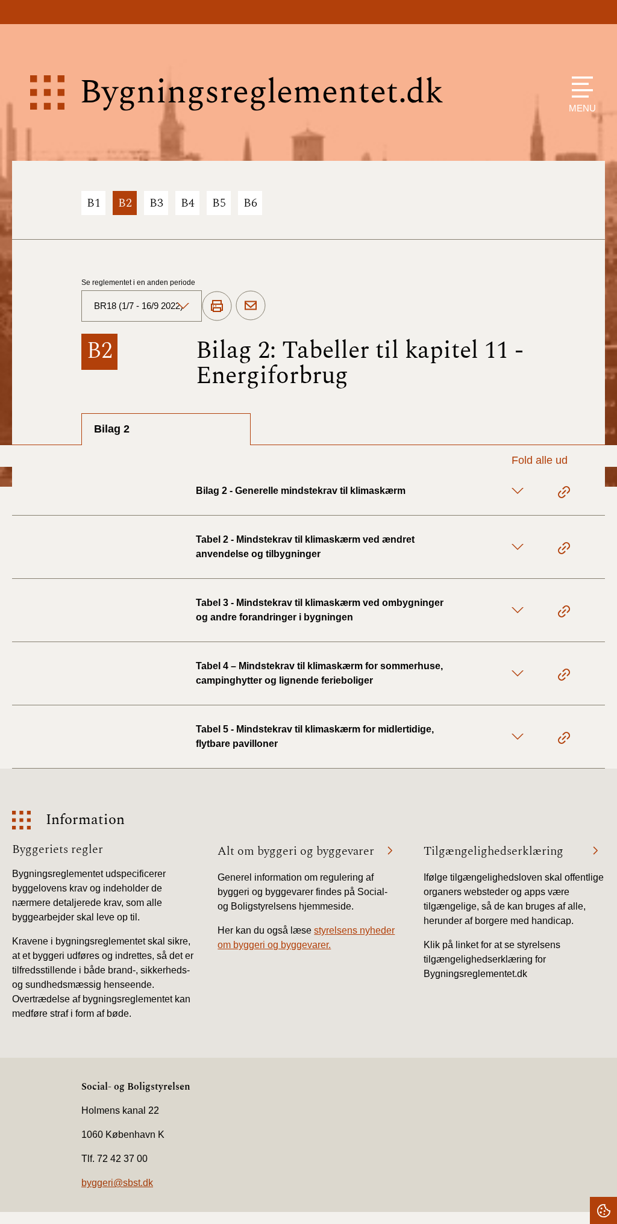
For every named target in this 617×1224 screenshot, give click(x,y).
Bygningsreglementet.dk (261, 92)
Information (85, 820)
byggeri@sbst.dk (117, 1183)
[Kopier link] (564, 494)
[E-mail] (250, 306)
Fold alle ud (540, 460)
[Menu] (579, 87)
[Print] (217, 307)
